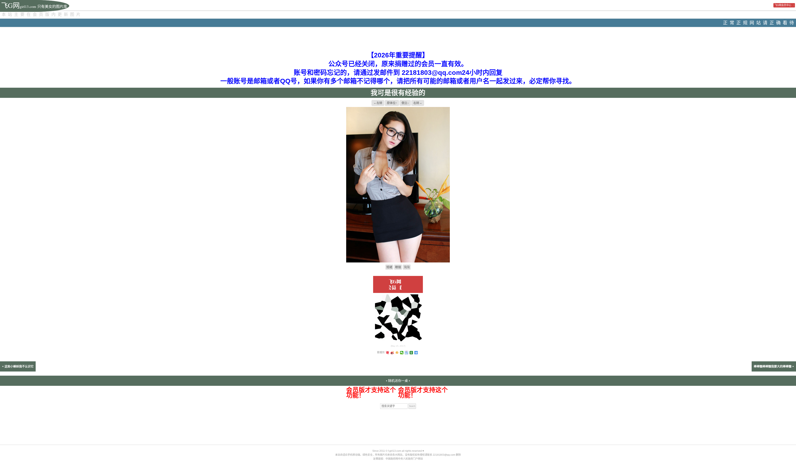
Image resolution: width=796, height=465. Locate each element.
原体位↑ (392, 102)
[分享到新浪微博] (392, 352)
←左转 (378, 102)
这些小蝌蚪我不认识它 (19, 366)
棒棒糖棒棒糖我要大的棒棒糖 (772, 366)
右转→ (417, 102)
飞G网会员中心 (782, 5)
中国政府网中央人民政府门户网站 (404, 458)
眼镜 (398, 267)
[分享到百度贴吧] (406, 352)
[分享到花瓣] (387, 352)
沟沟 (407, 267)
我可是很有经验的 (398, 93)
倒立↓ (405, 102)
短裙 (389, 267)
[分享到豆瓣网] (411, 352)
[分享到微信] (402, 352)
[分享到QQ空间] (397, 352)
